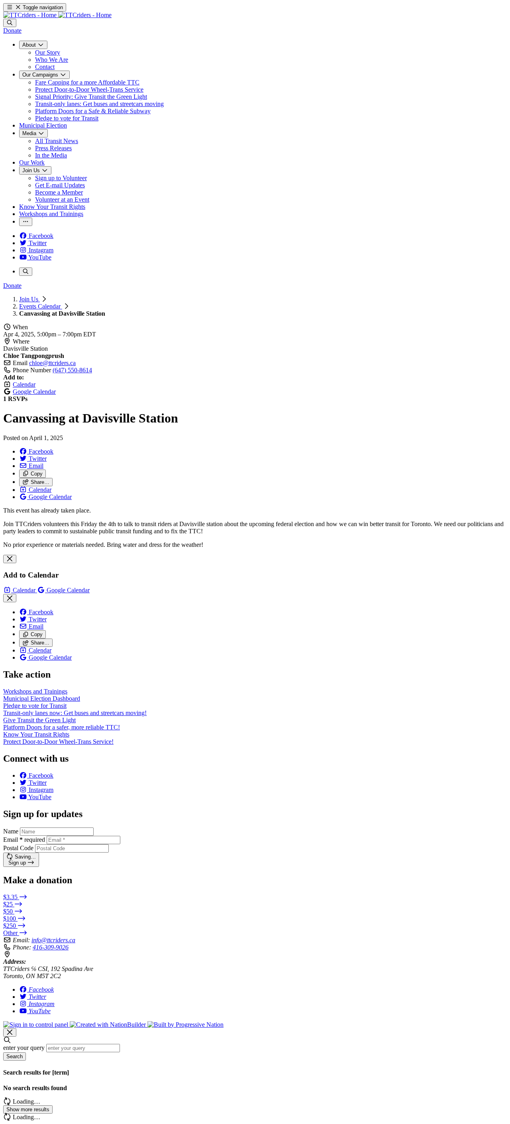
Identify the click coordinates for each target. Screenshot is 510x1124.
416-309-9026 (51, 947)
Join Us (29, 299)
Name (10, 831)
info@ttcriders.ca (53, 940)
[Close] (9, 559)
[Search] (9, 23)
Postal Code (18, 848)
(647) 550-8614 (72, 370)
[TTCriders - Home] (57, 15)
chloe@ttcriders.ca (52, 363)
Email (24, 839)
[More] (25, 222)
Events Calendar (40, 306)
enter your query (24, 1047)
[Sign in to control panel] (36, 1024)
